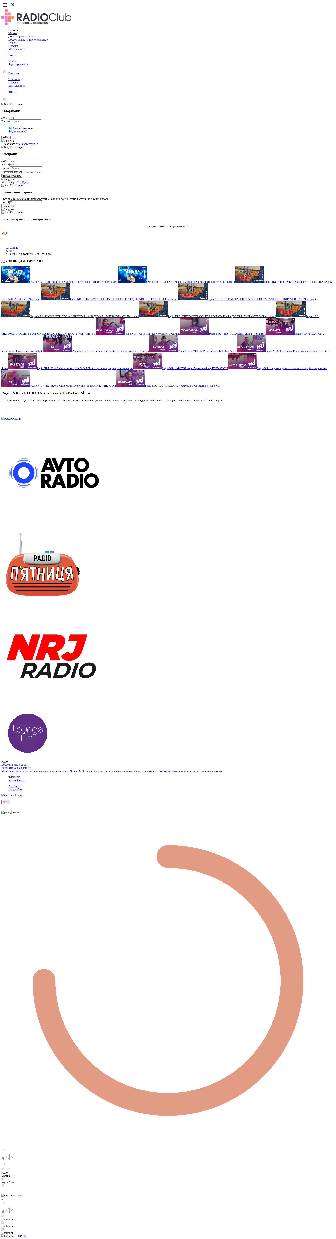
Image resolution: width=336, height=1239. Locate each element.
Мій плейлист (16, 49)
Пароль (5, 121)
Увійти (12, 42)
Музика (13, 33)
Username (13, 73)
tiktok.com (14, 776)
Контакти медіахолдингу (16, 767)
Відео (11, 250)
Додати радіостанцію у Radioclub (28, 39)
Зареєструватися (18, 64)
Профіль (13, 45)
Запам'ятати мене (23, 127)
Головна (13, 247)
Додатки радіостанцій (21, 36)
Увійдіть (24, 182)
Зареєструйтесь (30, 143)
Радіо (4, 761)
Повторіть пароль (11, 171)
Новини (13, 30)
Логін (4, 117)
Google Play (15, 789)
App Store (14, 786)
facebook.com (16, 780)
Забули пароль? (17, 131)
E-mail (5, 164)
